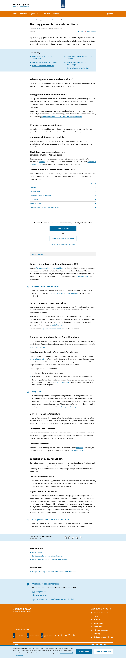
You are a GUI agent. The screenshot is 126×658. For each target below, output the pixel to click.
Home (32, 19)
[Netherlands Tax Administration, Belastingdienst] (33, 635)
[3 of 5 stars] (73, 537)
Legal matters (56, 19)
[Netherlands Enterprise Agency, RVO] (18, 635)
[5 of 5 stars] (81, 537)
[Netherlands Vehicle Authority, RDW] (67, 635)
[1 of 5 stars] (66, 537)
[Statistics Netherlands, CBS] (61, 635)
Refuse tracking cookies (103, 652)
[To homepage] (63, 4)
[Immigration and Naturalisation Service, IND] (47, 635)
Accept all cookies (83, 652)
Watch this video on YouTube (62, 239)
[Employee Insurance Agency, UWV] (74, 635)
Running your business (43, 19)
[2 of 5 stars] (70, 537)
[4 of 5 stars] (77, 537)
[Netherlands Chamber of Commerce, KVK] (57, 635)
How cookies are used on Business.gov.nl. (63, 244)
